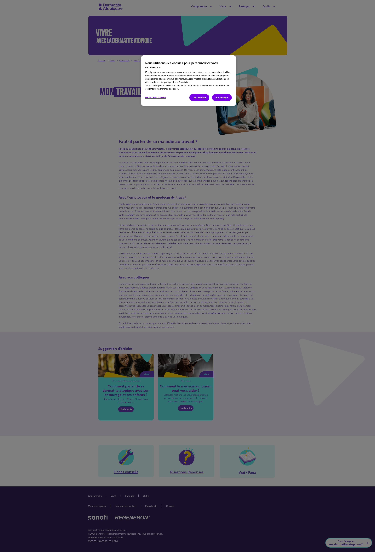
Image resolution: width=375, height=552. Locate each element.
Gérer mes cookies (155, 97)
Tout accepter (222, 97)
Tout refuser (199, 97)
